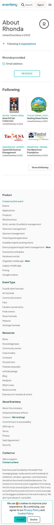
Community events (11, 297)
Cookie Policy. (26, 513)
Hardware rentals (11, 256)
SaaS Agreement (10, 440)
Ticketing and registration (15, 238)
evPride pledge (10, 371)
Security (6, 445)
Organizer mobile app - (16, 261)
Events (5, 205)
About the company (12, 408)
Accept (20, 519)
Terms (5, 431)
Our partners (8, 362)
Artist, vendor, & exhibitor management (21, 224)
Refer (5, 339)
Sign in (40, 4)
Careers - (13, 417)
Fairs (4, 302)
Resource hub (9, 389)
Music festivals (9, 316)
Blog (4, 376)
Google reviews (10, 274)
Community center (11, 348)
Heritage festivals (11, 325)
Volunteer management (14, 228)
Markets (6, 320)
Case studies (8, 353)
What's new (8, 385)
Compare (7, 357)
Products (7, 215)
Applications (8, 210)
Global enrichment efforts (15, 412)
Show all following (40, 167)
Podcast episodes (11, 366)
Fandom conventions (12, 307)
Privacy (6, 435)
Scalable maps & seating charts (17, 242)
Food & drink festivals (13, 288)
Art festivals (8, 293)
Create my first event (12, 201)
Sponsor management (13, 233)
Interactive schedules (13, 251)
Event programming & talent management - (26, 247)
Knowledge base (10, 343)
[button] (26, 4)
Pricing (5, 270)
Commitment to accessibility (16, 421)
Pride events (8, 311)
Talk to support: (10, 461)
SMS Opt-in (8, 426)
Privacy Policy (32, 510)
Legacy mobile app (11, 265)
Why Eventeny (9, 219)
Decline (34, 519)
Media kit (6, 380)
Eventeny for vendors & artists (17, 394)
